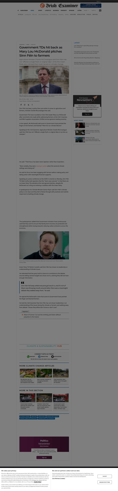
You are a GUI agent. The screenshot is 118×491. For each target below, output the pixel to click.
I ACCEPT (105, 476)
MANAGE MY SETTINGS (104, 482)
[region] (59, 479)
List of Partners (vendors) (58, 478)
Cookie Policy (37, 482)
